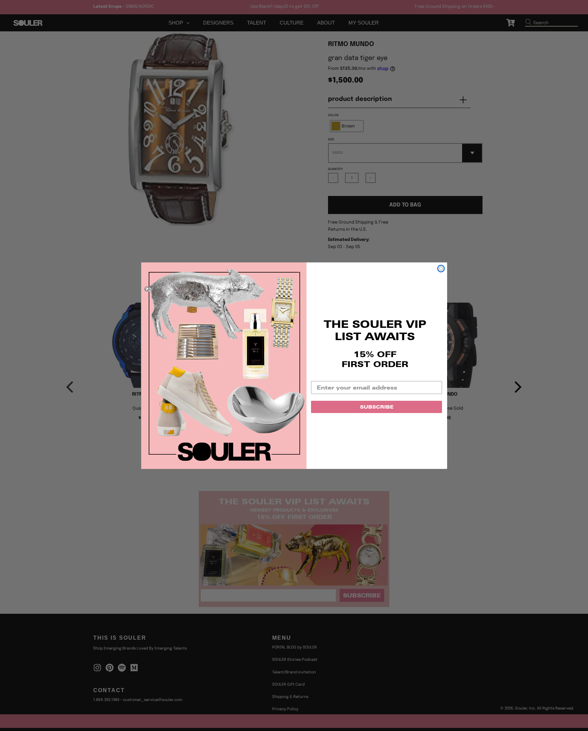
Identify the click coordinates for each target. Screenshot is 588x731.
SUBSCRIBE (376, 407)
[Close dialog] (441, 268)
